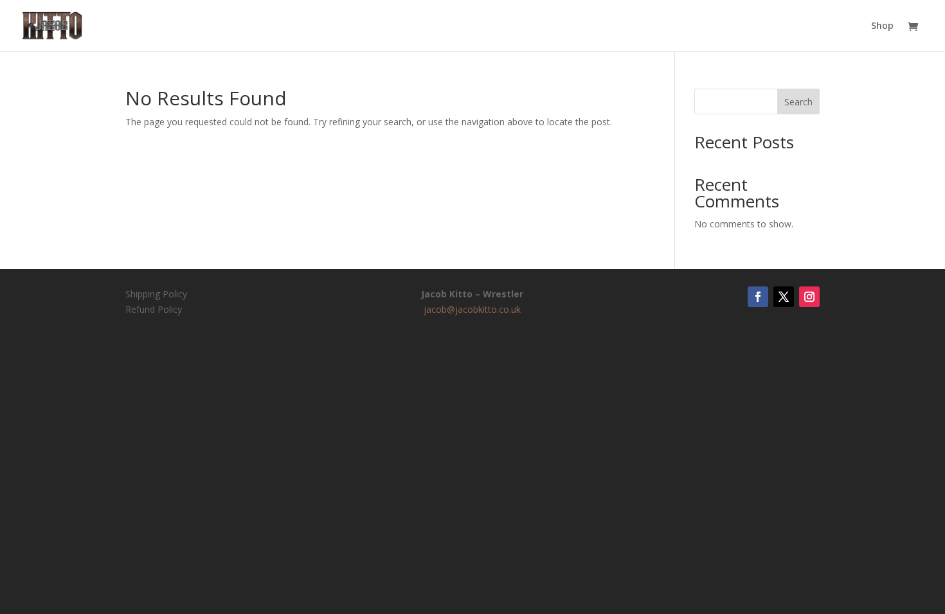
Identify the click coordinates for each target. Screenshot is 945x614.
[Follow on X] (783, 296)
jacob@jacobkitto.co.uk (472, 309)
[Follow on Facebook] (758, 296)
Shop (882, 26)
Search (798, 102)
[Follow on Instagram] (809, 296)
